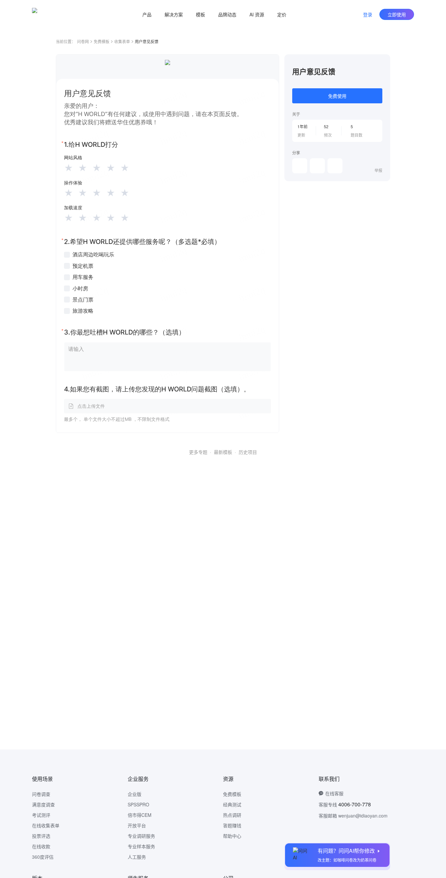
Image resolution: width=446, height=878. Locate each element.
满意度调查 (43, 804)
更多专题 (198, 452)
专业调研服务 (141, 836)
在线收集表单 (45, 825)
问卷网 (83, 41)
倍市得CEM (139, 815)
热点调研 (232, 815)
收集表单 (122, 41)
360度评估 (43, 856)
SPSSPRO (138, 804)
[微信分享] (299, 165)
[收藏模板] (382, 62)
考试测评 (41, 815)
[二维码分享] (334, 165)
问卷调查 (41, 794)
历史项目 (248, 452)
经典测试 (232, 804)
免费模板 (101, 41)
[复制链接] (317, 165)
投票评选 (41, 836)
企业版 (134, 794)
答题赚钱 (232, 825)
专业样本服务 (141, 846)
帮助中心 (232, 836)
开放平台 (137, 825)
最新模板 (223, 452)
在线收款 (41, 846)
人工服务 (137, 856)
